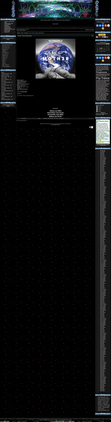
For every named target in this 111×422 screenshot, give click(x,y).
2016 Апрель (102, 239)
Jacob (104, 91)
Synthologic (101, 96)
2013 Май (102, 196)
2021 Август (102, 317)
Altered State (106, 94)
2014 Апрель (102, 210)
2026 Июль (102, 389)
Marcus (101, 97)
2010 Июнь (102, 154)
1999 (101, 70)
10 (106, 46)
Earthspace (98, 93)
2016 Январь (102, 235)
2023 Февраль (103, 339)
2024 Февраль (103, 354)
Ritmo (101, 90)
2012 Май (102, 182)
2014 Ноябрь (102, 218)
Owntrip (104, 92)
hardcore (105, 81)
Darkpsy (105, 80)
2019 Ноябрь (102, 291)
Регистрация (54, 124)
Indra (97, 94)
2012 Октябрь (103, 188)
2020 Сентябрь (103, 304)
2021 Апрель (102, 312)
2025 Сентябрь (103, 377)
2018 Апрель (102, 268)
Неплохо (100, 108)
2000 (105, 75)
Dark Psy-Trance (5, 44)
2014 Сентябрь (103, 216)
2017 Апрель (102, 254)
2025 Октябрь (103, 378)
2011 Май (102, 167)
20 (99, 49)
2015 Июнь (102, 227)
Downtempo (101, 73)
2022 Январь (102, 323)
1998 (101, 75)
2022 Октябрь (103, 334)
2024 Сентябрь (103, 362)
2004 (97, 69)
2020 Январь (102, 294)
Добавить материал (90, 29)
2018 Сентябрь (103, 274)
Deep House (101, 87)
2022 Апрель (102, 327)
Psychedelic (106, 69)
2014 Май (102, 211)
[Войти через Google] (108, 25)
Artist (3, 63)
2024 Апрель (102, 356)
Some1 (97, 96)
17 (106, 48)
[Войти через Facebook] (103, 25)
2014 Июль (102, 213)
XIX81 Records (50, 118)
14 (29, 32)
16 (104, 48)
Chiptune (4, 50)
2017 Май (102, 255)
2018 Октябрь (103, 276)
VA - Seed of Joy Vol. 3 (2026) (104, 405)
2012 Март (102, 179)
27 (99, 51)
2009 (99, 68)
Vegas (97, 95)
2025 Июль (102, 374)
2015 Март (102, 223)
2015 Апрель (102, 224)
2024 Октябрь (103, 363)
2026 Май (102, 387)
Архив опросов (105, 113)
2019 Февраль (103, 280)
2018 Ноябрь (102, 277)
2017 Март (102, 252)
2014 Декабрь (103, 219)
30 (104, 51)
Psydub (104, 76)
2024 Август (102, 361)
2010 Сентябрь (103, 157)
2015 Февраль (103, 222)
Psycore (101, 76)
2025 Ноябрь (102, 379)
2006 (103, 69)
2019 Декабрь (103, 293)
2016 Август (102, 244)
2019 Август (102, 288)
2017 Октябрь (103, 261)
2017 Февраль (103, 251)
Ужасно (99, 111)
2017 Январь (102, 250)
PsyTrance (101, 66)
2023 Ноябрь (102, 350)
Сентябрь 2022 (103, 42)
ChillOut (99, 69)
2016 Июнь (102, 241)
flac (105, 66)
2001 (105, 67)
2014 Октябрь (103, 217)
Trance (101, 81)
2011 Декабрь (103, 176)
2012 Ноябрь (102, 189)
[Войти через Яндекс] (105, 25)
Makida (101, 89)
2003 (104, 68)
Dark (109, 73)
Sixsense (107, 91)
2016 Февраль (103, 237)
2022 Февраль (103, 324)
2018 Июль (102, 272)
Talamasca (104, 98)
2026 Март (102, 384)
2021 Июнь (102, 315)
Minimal (102, 88)
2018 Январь (102, 265)
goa (97, 70)
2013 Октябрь (103, 202)
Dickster (97, 90)
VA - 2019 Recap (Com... (6, 90)
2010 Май (102, 152)
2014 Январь (102, 206)
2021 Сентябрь (103, 318)
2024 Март (102, 355)
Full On (3, 57)
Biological (98, 98)
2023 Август (102, 346)
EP (103, 66)
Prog (102, 82)
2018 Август (102, 273)
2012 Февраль (103, 178)
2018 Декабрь (103, 278)
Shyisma (104, 90)
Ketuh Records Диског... (6, 99)
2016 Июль (102, 243)
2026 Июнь (102, 388)
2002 (107, 66)
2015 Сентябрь (103, 230)
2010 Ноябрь (102, 160)
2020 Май (102, 299)
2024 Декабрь (103, 366)
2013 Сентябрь (103, 201)
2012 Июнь (102, 183)
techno (97, 67)
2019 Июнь (102, 285)
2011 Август (102, 171)
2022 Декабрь (103, 337)
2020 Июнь (102, 300)
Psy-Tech (4, 54)
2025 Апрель (102, 371)
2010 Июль (102, 155)
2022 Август (102, 332)
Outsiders (98, 99)
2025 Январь (102, 367)
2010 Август (102, 156)
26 (97, 51)
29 (102, 51)
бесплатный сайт (65, 419)
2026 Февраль (103, 383)
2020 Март (102, 296)
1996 (101, 68)
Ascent (97, 91)
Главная (18, 32)
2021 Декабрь (103, 322)
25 (108, 49)
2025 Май (102, 372)
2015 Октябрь (103, 232)
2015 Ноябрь (102, 233)
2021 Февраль (103, 310)
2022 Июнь (102, 329)
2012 (108, 80)
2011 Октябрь (103, 173)
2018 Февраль (103, 266)
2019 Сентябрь (103, 289)
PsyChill (106, 73)
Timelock (102, 93)
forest (97, 66)
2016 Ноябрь (102, 248)
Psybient (97, 76)
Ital (107, 95)
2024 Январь (102, 352)
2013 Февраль (103, 193)
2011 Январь (102, 162)
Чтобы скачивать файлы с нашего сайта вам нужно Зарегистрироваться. (55, 20)
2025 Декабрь (103, 380)
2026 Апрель (102, 385)
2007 (107, 67)
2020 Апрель (102, 298)
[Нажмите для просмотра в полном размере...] (55, 78)
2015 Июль (102, 228)
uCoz (71, 419)
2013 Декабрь (103, 205)
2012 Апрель (102, 180)
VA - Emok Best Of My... (6, 82)
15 (102, 48)
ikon (97, 92)
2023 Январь (102, 338)
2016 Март (102, 238)
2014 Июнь (102, 212)
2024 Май (102, 357)
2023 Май (102, 343)
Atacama (104, 97)
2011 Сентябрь (103, 172)
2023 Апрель (102, 341)
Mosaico (105, 88)
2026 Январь (102, 382)
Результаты (98, 113)
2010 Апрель (102, 151)
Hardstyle (102, 86)
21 (101, 49)
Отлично (100, 106)
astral (39, 118)
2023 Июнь (102, 344)
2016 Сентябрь (103, 245)
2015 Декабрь (103, 234)
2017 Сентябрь (103, 260)
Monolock (101, 91)
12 (97, 48)
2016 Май (102, 240)
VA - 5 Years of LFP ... (5, 85)
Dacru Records (102, 85)
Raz (99, 94)
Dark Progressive (103, 83)
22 (102, 49)
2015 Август (102, 229)
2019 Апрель (102, 283)
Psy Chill (97, 80)
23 (104, 49)
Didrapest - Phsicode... (5, 93)
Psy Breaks (102, 84)
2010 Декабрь (103, 161)
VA (2, 61)
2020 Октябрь (103, 305)
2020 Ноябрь (102, 306)
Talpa (101, 99)
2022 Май (102, 328)
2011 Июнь (102, 168)
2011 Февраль (103, 163)
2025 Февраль (103, 368)
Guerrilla (106, 93)
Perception (101, 95)
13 (99, 48)
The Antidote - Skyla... (5, 87)
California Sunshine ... (5, 73)
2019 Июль (102, 287)
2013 (108, 81)
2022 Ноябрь (102, 335)
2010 (97, 75)
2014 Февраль (103, 207)
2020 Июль (102, 301)
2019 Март (102, 282)
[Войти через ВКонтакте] (100, 25)
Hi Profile (45, 118)
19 (97, 49)
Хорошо (99, 107)
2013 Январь (102, 191)
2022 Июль (102, 330)
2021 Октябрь (103, 319)
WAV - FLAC (4, 64)
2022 (22, 32)
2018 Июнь (102, 271)
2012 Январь (102, 177)
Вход (58, 124)
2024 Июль (102, 360)
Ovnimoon (98, 89)
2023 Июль (102, 345)
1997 (99, 70)
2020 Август (102, 302)
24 (106, 49)
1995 (103, 75)
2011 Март (102, 165)
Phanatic (97, 97)
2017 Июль (102, 257)
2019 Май (102, 284)
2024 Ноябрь (102, 365)
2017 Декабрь (103, 263)
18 (108, 48)
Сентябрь (26, 32)
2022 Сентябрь (103, 333)
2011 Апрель (102, 166)
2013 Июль (102, 199)
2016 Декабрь (103, 249)
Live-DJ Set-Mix (5, 66)
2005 (97, 68)
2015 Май (102, 226)
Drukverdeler (106, 89)
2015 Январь (102, 221)
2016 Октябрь (103, 246)
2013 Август (102, 200)
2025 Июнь (102, 373)
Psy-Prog (4, 52)
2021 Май (102, 313)
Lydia (101, 98)
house (105, 86)
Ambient (4, 55)
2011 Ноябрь (102, 174)
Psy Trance (56, 118)
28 (101, 51)
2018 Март (102, 267)
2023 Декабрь (103, 351)
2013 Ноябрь (102, 204)
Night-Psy (4, 49)
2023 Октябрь (103, 349)
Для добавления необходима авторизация (103, 145)
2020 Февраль (103, 295)
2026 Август (102, 390)
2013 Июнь (102, 198)
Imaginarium (100, 92)
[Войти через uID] (97, 25)
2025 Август (102, 376)
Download (98, 81)
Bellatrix (104, 95)
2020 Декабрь (103, 307)
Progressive (61, 118)
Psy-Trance (4, 47)
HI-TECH (101, 80)
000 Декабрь (102, 150)
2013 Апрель (102, 195)
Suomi (3, 58)
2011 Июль (102, 169)
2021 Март (102, 311)
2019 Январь (102, 279)
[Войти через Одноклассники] (103, 28)
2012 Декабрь (103, 190)
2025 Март (102, 369)
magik (105, 96)
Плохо (99, 110)
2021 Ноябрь (102, 321)
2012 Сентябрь (103, 187)
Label (3, 60)
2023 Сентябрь (103, 348)
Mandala (104, 99)
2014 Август (102, 215)
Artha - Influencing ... (5, 79)
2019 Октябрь (103, 290)
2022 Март (102, 326)
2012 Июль (102, 184)
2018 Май (102, 269)
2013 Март (102, 194)
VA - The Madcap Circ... (6, 96)
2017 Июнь (102, 256)
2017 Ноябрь (102, 262)
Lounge (107, 75)
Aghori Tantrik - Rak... (5, 76)
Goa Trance (4, 46)
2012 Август (102, 185)
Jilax (107, 90)
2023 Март (102, 340)
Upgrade (102, 94)
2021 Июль (102, 316)
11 (108, 46)
